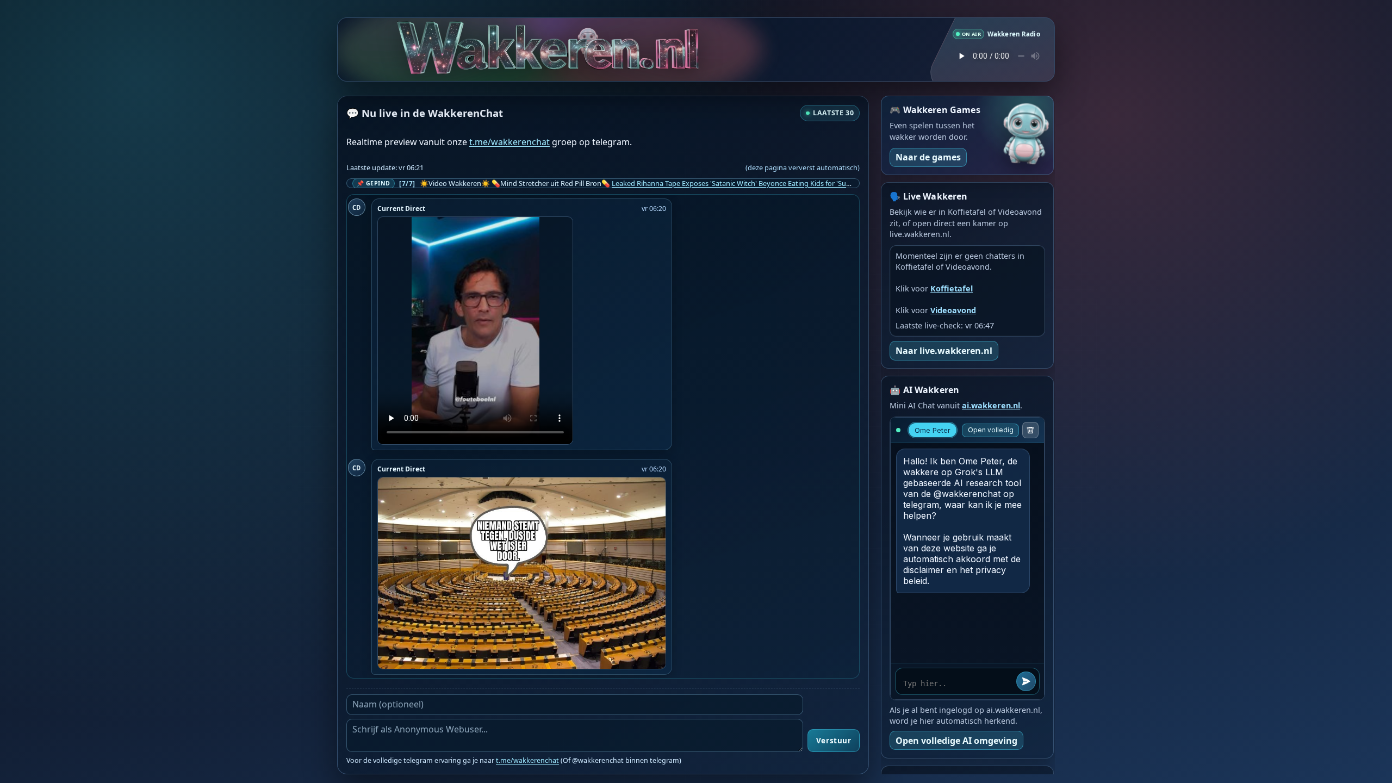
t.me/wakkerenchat (509, 142)
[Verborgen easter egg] (590, 32)
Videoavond (953, 310)
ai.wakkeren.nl (991, 405)
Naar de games (928, 157)
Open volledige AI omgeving (956, 741)
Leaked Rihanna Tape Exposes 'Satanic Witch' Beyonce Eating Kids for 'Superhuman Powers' (760, 183)
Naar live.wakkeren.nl (944, 351)
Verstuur (833, 740)
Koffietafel (951, 288)
